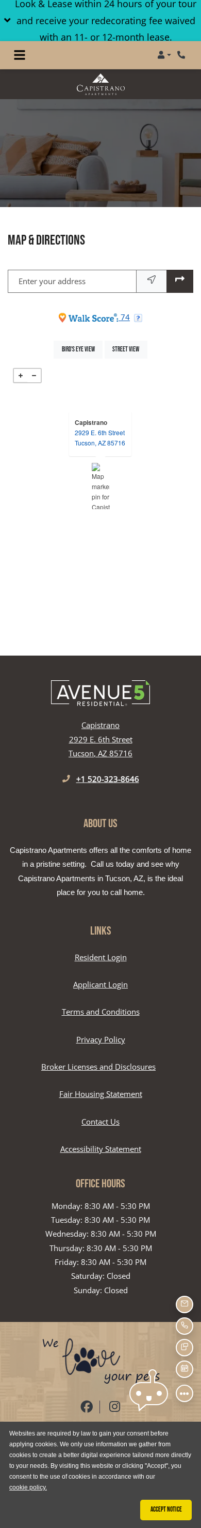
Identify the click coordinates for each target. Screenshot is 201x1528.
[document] (100, 486)
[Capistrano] (101, 486)
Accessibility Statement (100, 1148)
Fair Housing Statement (100, 1094)
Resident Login (101, 957)
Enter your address (52, 281)
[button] (100, 20)
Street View (129, 349)
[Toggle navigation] (19, 55)
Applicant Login (100, 984)
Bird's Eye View (82, 349)
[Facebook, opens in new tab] (86, 1407)
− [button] (34, 375)
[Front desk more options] (184, 1393)
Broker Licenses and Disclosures (98, 1066)
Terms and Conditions (101, 1011)
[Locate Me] (151, 281)
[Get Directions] (179, 281)
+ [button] (20, 375)
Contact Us (100, 1121)
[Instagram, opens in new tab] (115, 1407)
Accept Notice (166, 1509)
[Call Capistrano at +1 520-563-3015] (182, 55)
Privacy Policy (100, 1039)
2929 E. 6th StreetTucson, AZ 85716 (100, 437)
